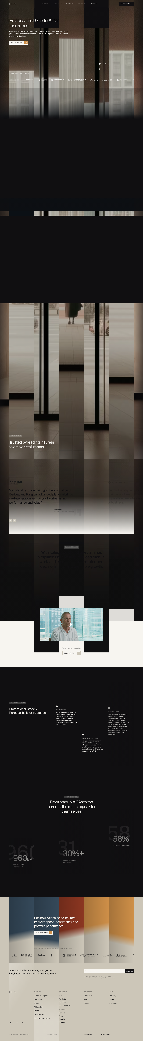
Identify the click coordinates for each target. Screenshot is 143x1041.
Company (112, 996)
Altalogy (55, 1035)
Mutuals (62, 1019)
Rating (36, 1010)
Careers (112, 999)
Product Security (105, 1035)
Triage (36, 1003)
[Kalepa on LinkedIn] (10, 1022)
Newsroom (113, 1003)
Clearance (38, 999)
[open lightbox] (71, 624)
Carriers (62, 1013)
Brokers (62, 1022)
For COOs (62, 1002)
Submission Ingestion (41, 995)
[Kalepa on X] (23, 1022)
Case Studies (88, 996)
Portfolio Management (42, 1018)
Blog (85, 999)
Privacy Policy (88, 1035)
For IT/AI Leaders (65, 1005)
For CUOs (62, 999)
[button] (10, 520)
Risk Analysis (38, 1007)
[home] (14, 4)
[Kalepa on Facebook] (16, 1022)
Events (86, 1003)
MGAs (61, 1016)
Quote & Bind (39, 1014)
